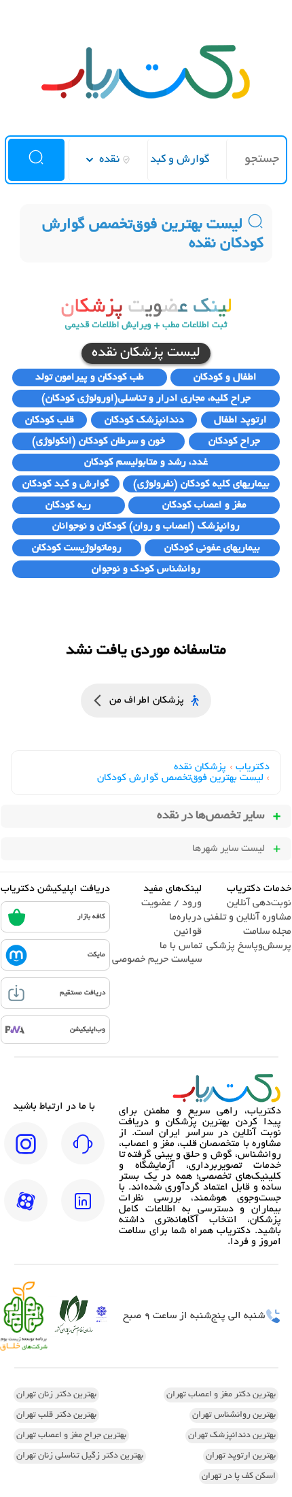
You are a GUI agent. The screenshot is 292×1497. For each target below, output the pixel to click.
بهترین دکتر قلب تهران (56, 1415)
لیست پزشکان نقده (146, 353)
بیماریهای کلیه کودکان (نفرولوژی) (201, 484)
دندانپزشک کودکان (144, 420)
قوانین (188, 931)
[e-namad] (101, 1316)
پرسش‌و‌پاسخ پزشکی (248, 946)
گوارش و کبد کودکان (65, 484)
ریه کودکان (68, 505)
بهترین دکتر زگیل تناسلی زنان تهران (79, 1456)
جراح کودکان (234, 441)
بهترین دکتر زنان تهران (56, 1395)
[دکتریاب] (146, 97)
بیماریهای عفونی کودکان (212, 548)
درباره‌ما (185, 917)
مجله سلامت (267, 931)
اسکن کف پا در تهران (239, 1476)
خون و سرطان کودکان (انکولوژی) (98, 441)
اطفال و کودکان (225, 377)
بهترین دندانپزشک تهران (232, 1436)
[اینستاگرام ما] (26, 1152)
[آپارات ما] (26, 1210)
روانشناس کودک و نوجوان (146, 569)
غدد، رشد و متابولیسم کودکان (146, 462)
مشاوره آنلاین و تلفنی (247, 917)
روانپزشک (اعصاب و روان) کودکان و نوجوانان (146, 526)
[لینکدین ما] (83, 1210)
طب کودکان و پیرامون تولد (89, 377)
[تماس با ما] (83, 1152)
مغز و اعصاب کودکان (204, 505)
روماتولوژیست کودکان (77, 548)
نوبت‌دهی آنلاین (259, 903)
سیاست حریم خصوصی (157, 959)
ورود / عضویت (171, 903)
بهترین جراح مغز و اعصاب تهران (71, 1436)
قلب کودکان (49, 420)
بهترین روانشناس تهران (234, 1415)
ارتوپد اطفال (240, 420)
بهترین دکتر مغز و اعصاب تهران (221, 1395)
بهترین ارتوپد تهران (241, 1456)
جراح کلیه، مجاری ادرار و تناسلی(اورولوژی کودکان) (146, 398)
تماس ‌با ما (181, 946)
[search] (36, 160)
